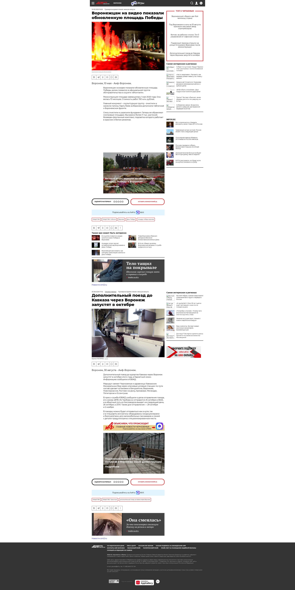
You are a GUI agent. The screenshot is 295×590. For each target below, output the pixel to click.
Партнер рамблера (126, 581)
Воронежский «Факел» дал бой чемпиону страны (185, 17)
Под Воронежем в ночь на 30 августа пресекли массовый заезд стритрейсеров (185, 27)
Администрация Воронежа (101, 72)
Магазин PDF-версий (145, 545)
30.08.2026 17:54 (97, 292)
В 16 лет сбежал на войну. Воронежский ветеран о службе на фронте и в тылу (149, 245)
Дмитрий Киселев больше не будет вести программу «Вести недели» (188, 153)
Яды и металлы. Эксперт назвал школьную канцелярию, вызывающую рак (187, 328)
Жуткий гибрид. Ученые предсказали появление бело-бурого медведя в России (189, 297)
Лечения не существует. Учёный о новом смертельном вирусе (188, 319)
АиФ (106, 359)
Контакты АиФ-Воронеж (116, 548)
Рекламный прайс (133, 548)
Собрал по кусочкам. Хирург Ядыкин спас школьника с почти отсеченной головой (189, 68)
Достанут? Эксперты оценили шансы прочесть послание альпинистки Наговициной (189, 335)
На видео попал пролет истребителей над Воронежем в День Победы (113, 245)
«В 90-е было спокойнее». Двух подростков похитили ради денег (188, 90)
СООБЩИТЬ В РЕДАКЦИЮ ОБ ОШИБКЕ (119, 550)
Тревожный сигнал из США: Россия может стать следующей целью (188, 130)
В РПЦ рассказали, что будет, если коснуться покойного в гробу (188, 161)
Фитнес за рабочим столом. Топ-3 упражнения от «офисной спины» (185, 36)
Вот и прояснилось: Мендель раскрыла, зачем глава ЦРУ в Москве (189, 123)
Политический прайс (150, 548)
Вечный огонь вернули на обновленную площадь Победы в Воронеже (130, 180)
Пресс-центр (131, 545)
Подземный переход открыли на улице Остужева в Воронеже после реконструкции (185, 45)
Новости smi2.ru (99, 285)
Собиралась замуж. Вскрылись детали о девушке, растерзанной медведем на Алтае (188, 107)
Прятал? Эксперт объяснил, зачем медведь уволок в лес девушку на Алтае (188, 99)
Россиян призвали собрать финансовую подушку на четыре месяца (187, 146)
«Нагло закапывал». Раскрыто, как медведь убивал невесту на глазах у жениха (189, 76)
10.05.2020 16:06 (97, 9)
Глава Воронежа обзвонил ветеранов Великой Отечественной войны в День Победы (143, 238)
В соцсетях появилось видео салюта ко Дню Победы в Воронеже (112, 238)
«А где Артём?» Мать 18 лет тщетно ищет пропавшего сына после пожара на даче (188, 305)
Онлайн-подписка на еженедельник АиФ (171, 545)
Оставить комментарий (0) (147, 201)
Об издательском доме (115, 545)
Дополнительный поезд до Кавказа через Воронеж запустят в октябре (185, 54)
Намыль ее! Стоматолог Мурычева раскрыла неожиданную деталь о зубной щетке (188, 84)
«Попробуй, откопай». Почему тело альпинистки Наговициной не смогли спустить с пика (189, 312)
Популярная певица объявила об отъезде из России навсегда (187, 138)
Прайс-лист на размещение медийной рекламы (178, 548)
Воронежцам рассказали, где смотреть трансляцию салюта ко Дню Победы (113, 252)
